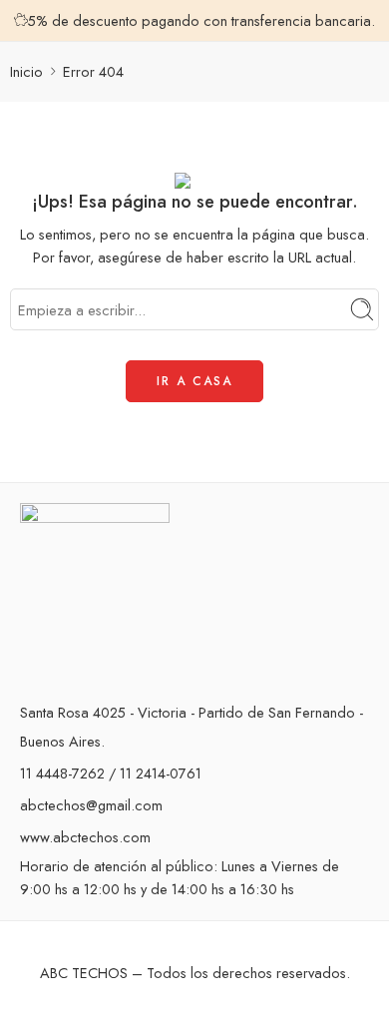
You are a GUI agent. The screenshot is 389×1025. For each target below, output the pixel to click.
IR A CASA (194, 381)
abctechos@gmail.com (91, 804)
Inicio (26, 71)
